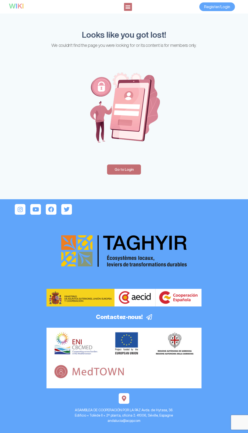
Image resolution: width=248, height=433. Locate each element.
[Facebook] (51, 209)
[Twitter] (66, 209)
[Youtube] (35, 209)
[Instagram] (20, 209)
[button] (128, 7)
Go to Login (124, 169)
